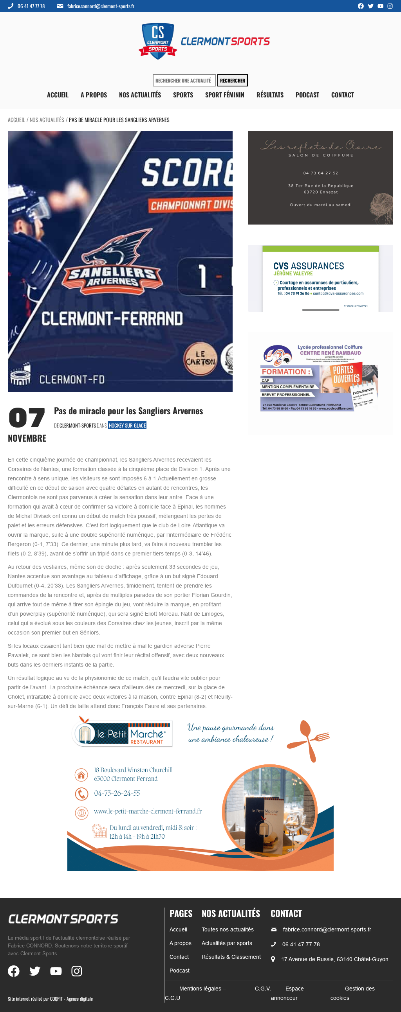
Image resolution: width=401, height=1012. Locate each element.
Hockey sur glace (127, 425)
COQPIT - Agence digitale (71, 998)
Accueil (58, 94)
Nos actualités (140, 94)
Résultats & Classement (231, 957)
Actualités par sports (227, 943)
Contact (342, 94)
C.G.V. (263, 988)
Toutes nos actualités (228, 929)
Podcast (307, 94)
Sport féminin (224, 94)
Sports (183, 94)
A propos (94, 94)
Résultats (270, 94)
